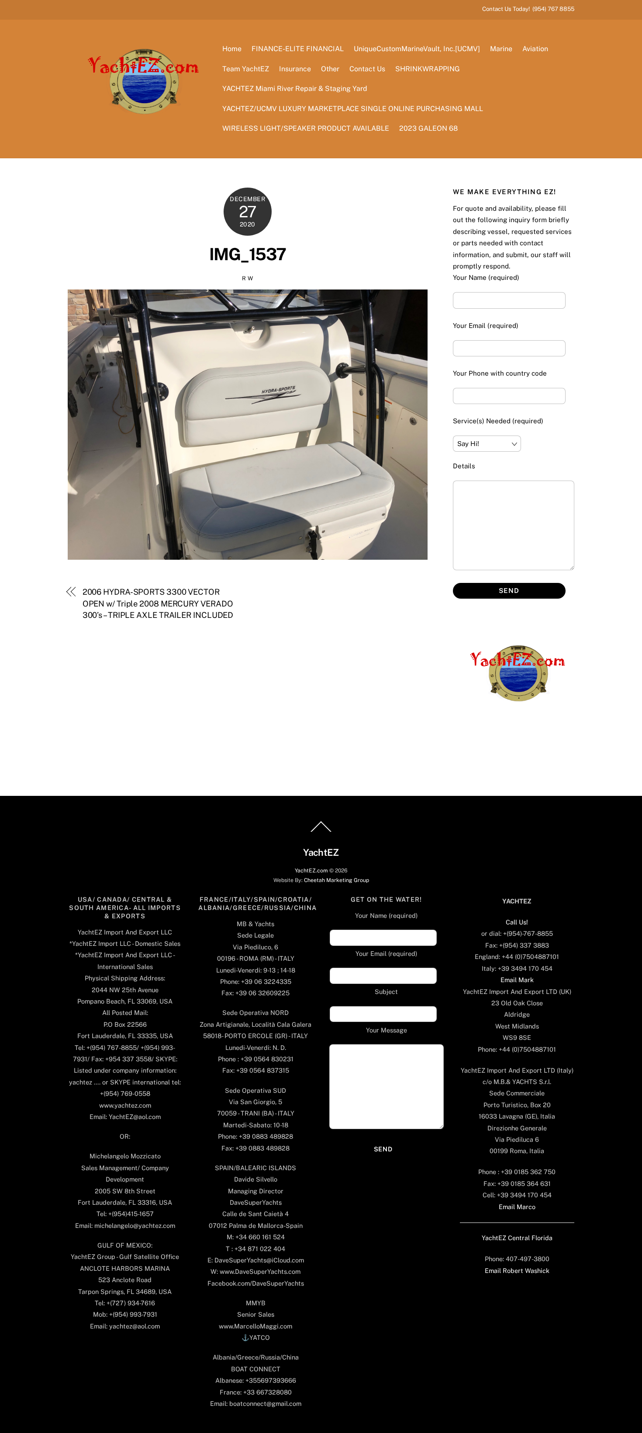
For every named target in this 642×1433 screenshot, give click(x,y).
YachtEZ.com (311, 870)
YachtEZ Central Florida (517, 1237)
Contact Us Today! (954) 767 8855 (528, 8)
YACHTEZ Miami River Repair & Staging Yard (294, 88)
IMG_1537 (247, 254)
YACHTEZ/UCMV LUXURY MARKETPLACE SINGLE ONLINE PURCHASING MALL (352, 109)
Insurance (295, 69)
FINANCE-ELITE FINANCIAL (298, 49)
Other (330, 69)
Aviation (535, 49)
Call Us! (517, 922)
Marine (501, 49)
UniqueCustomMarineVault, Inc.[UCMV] (417, 49)
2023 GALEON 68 (428, 128)
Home (232, 49)
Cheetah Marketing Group (336, 880)
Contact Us (367, 69)
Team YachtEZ (245, 69)
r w (247, 278)
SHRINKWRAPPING (427, 69)
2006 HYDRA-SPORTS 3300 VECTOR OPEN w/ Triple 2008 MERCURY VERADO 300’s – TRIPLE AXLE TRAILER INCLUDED (158, 603)
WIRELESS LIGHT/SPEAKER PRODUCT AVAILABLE (305, 128)
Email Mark (517, 979)
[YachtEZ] (139, 138)
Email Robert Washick (517, 1270)
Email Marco (517, 1206)
